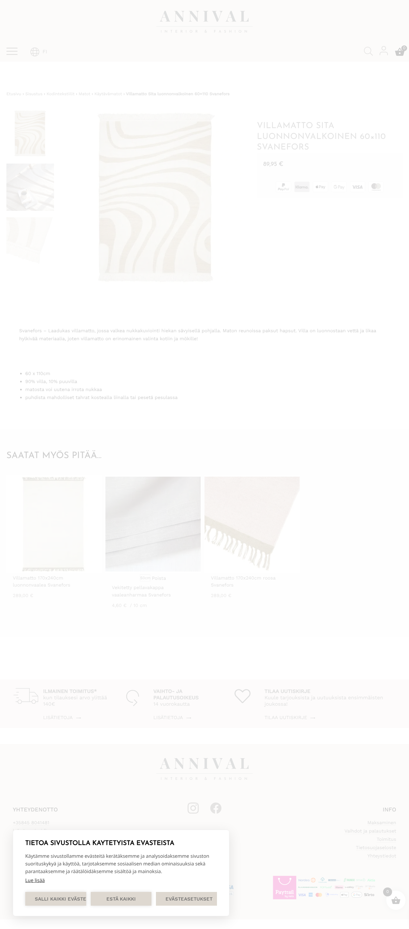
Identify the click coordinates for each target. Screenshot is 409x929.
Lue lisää (35, 880)
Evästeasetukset (189, 899)
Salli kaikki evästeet (60, 899)
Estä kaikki (121, 899)
